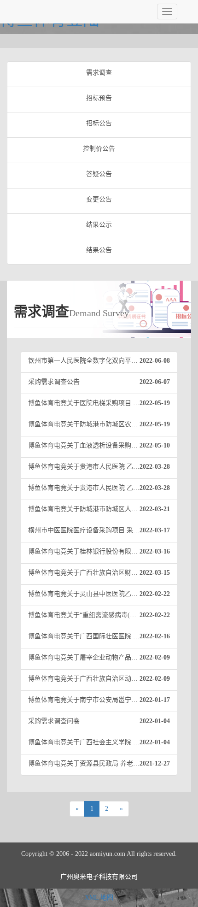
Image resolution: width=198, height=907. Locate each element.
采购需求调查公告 (99, 381)
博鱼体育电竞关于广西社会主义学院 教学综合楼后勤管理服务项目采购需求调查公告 (102, 742)
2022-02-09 (155, 657)
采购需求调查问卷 (99, 721)
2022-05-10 (155, 445)
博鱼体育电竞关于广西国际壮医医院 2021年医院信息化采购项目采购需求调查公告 (102, 636)
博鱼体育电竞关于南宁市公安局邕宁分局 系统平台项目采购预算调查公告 (102, 699)
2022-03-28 (155, 466)
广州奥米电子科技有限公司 (99, 876)
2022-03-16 (155, 551)
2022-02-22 (155, 593)
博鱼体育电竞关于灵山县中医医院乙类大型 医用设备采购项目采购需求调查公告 (102, 593)
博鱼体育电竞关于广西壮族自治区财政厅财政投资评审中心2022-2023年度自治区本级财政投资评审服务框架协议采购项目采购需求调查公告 (102, 572)
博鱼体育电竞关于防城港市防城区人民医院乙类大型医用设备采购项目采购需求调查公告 (102, 509)
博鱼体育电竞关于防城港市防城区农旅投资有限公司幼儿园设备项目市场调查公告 (102, 424)
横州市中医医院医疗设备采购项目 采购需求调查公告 (102, 530)
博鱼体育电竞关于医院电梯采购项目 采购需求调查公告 (102, 403)
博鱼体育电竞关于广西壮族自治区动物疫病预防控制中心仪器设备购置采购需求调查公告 (102, 678)
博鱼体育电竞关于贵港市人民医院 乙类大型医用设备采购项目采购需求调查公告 (102, 466)
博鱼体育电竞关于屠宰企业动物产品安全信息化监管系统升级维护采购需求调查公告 (102, 657)
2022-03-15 (155, 572)
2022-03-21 (155, 509)
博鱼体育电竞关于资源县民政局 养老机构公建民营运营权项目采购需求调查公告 (102, 763)
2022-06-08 (155, 360)
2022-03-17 (155, 530)
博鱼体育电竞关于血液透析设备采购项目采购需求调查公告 (102, 445)
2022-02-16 (155, 636)
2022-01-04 (155, 721)
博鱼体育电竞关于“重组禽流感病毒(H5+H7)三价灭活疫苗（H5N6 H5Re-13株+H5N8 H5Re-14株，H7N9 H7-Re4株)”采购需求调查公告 (102, 615)
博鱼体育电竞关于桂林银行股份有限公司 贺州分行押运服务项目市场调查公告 (102, 551)
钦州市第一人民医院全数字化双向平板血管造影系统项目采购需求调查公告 (102, 360)
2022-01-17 (155, 699)
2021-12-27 (155, 763)
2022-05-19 (155, 403)
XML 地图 (99, 897)
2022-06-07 (155, 381)
